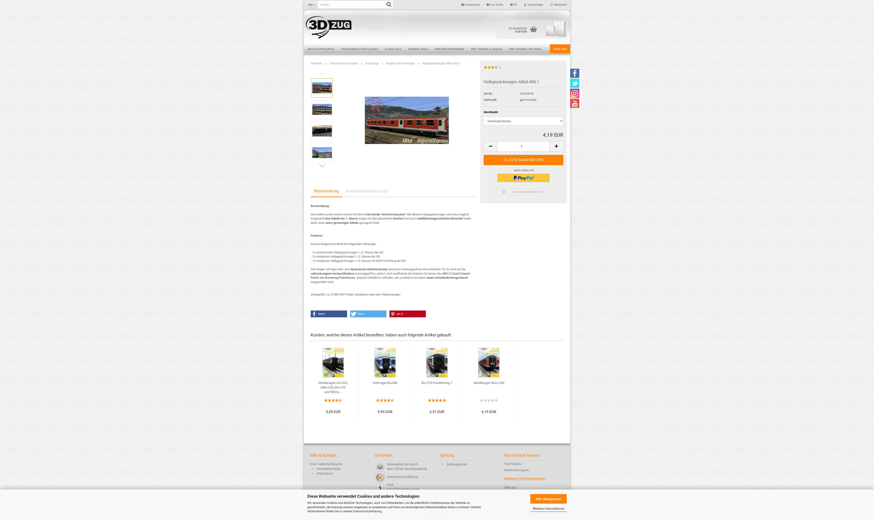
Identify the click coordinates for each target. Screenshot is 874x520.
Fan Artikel (496, 4)
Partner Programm (449, 49)
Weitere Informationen (549, 508)
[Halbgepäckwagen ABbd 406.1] (407, 120)
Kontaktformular (328, 469)
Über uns (560, 49)
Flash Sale (393, 49)
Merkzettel (560, 4)
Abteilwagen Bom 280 (488, 383)
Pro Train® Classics (486, 49)
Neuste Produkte (321, 49)
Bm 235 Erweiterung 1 (436, 383)
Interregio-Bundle (385, 383)
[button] (329, 313)
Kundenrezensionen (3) (367, 191)
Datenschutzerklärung (367, 511)
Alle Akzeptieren (548, 499)
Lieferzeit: (490, 99)
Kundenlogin (534, 4)
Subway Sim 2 (418, 49)
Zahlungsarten (457, 464)
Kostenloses (472, 4)
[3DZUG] (437, 26)
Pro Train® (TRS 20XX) (525, 49)
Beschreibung (326, 191)
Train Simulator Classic (359, 49)
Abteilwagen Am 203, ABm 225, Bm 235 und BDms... (333, 387)
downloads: (491, 112)
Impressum (325, 473)
